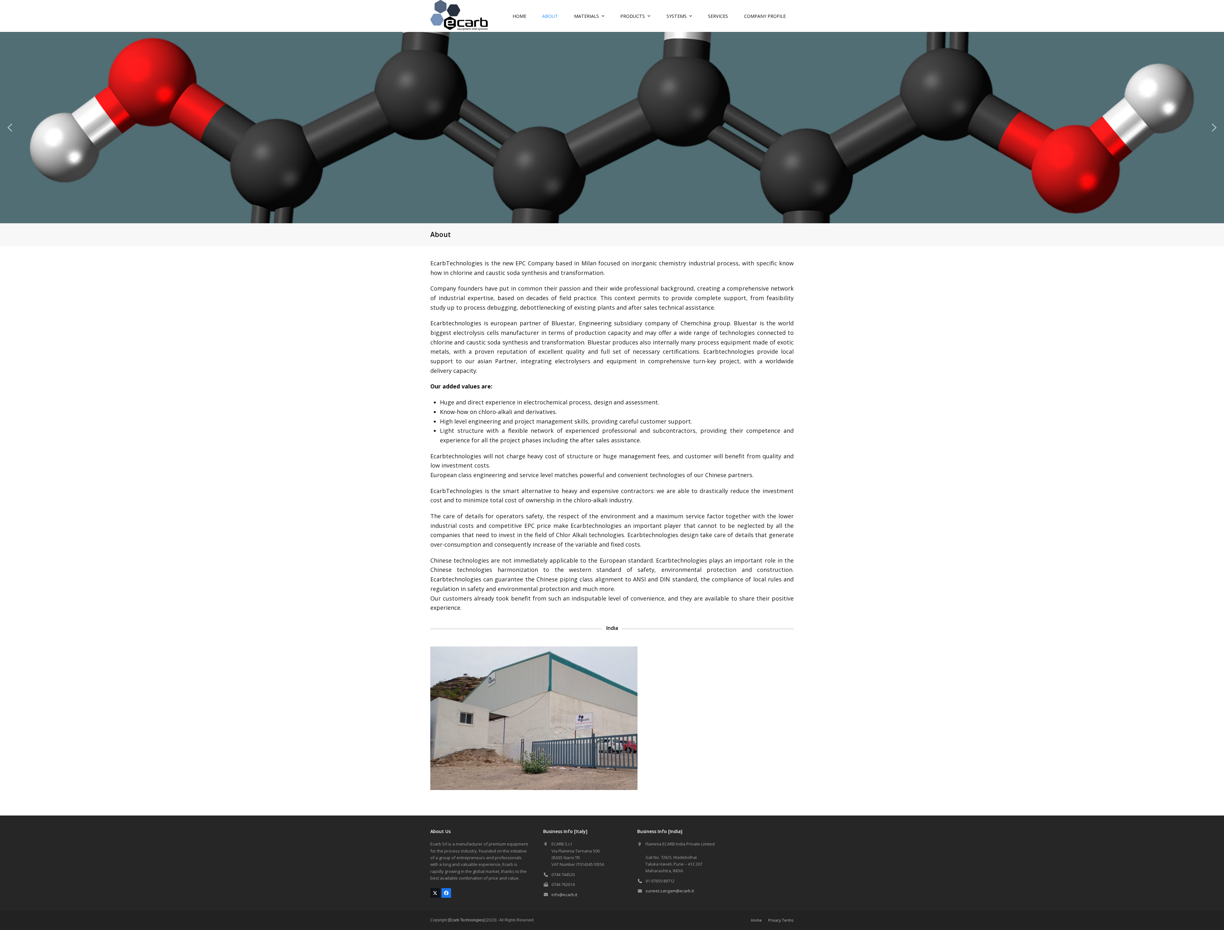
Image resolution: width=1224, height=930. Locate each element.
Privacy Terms (781, 920)
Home (756, 920)
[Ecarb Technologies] (466, 920)
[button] (10, 127)
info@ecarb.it (564, 894)
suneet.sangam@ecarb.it (669, 891)
